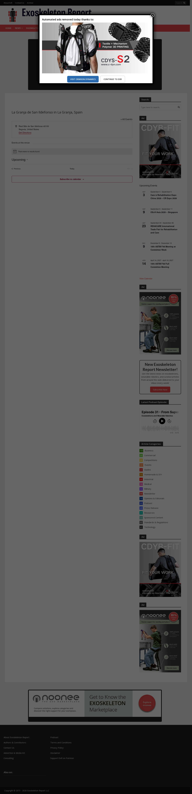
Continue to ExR (113, 79)
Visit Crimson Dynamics (83, 79)
